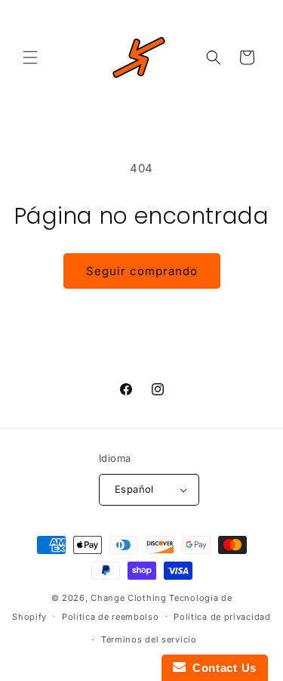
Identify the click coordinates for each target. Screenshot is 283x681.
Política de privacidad (222, 616)
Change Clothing (129, 598)
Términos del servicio (149, 639)
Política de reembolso (110, 616)
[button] (30, 57)
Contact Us (221, 667)
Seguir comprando (142, 271)
